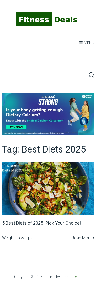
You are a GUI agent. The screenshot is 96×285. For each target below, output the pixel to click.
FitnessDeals (71, 277)
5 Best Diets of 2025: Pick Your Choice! (41, 223)
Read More (82, 237)
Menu (89, 43)
